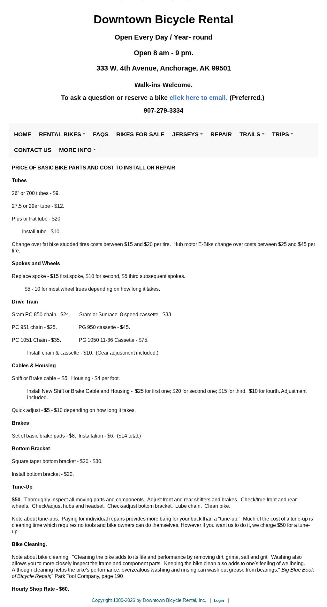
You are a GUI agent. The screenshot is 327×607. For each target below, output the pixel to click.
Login (219, 600)
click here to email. (199, 97)
